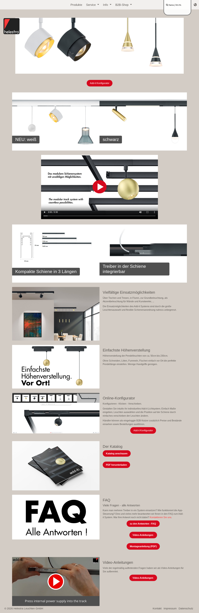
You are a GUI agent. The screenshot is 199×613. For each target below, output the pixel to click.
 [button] (195, 4)
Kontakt (157, 608)
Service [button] (91, 4)
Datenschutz (186, 608)
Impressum (170, 608)
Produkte (76, 4)
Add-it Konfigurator (99, 83)
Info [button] (106, 4)
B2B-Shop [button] (122, 4)
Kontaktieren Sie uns (160, 517)
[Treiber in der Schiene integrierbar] (143, 253)
